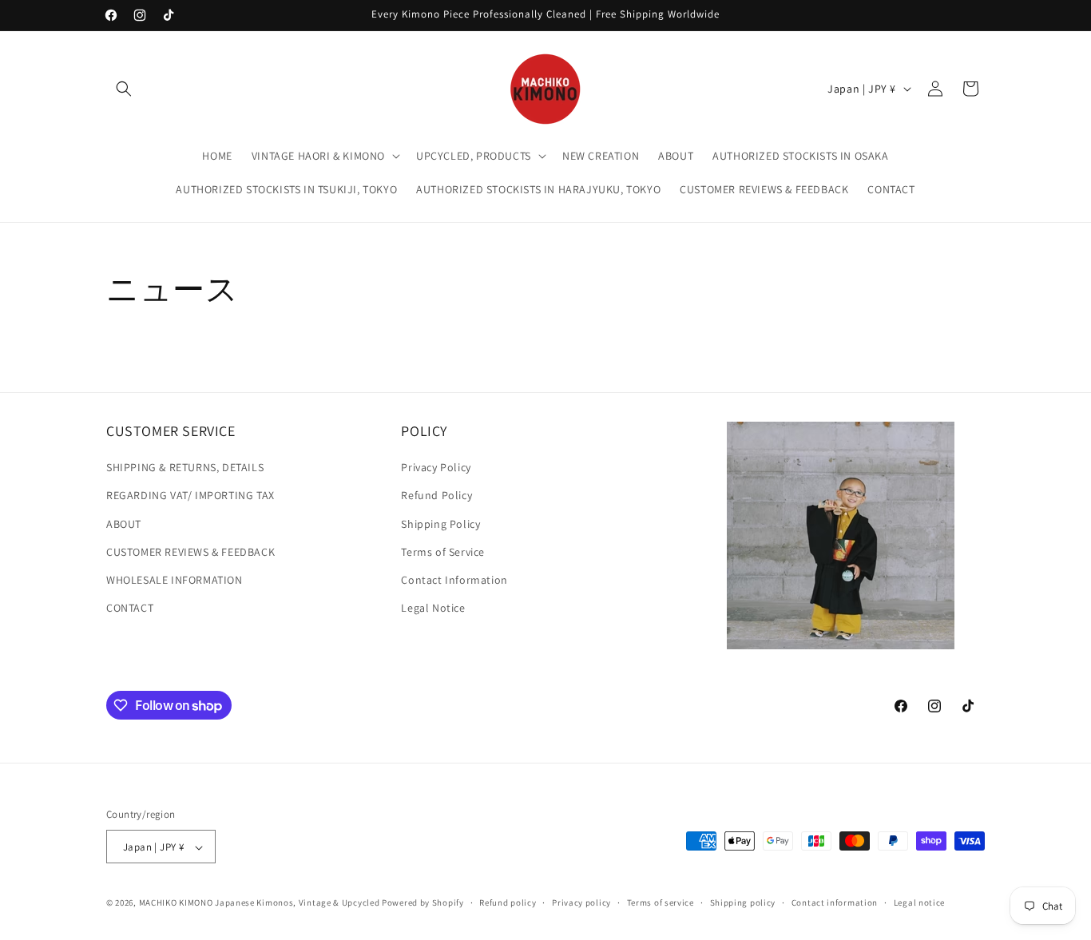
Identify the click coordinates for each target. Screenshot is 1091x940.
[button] (123, 88)
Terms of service (660, 902)
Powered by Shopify (423, 903)
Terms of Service (443, 552)
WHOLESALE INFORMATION (174, 580)
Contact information (834, 902)
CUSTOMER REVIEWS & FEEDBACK (190, 552)
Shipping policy (743, 902)
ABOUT (123, 524)
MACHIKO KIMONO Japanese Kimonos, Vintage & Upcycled (259, 903)
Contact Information (454, 580)
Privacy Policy (435, 468)
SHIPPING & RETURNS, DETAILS (185, 468)
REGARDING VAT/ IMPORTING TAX (190, 496)
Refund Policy (436, 496)
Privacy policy (581, 902)
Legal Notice (433, 608)
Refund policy (507, 902)
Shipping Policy (440, 524)
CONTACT (129, 608)
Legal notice (919, 902)
